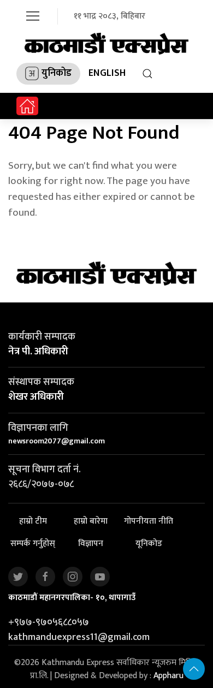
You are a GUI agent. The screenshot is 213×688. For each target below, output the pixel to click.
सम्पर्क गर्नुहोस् (32, 543)
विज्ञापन (90, 543)
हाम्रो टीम (33, 521)
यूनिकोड (148, 543)
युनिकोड (57, 73)
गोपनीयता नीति (148, 521)
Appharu (168, 675)
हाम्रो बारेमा (91, 521)
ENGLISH (107, 73)
